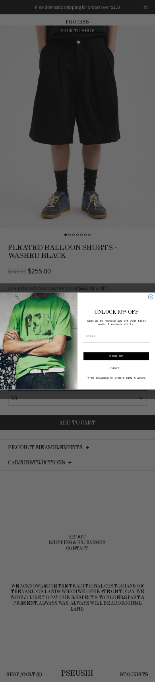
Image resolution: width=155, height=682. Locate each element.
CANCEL (116, 368)
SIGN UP (116, 356)
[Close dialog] (150, 297)
